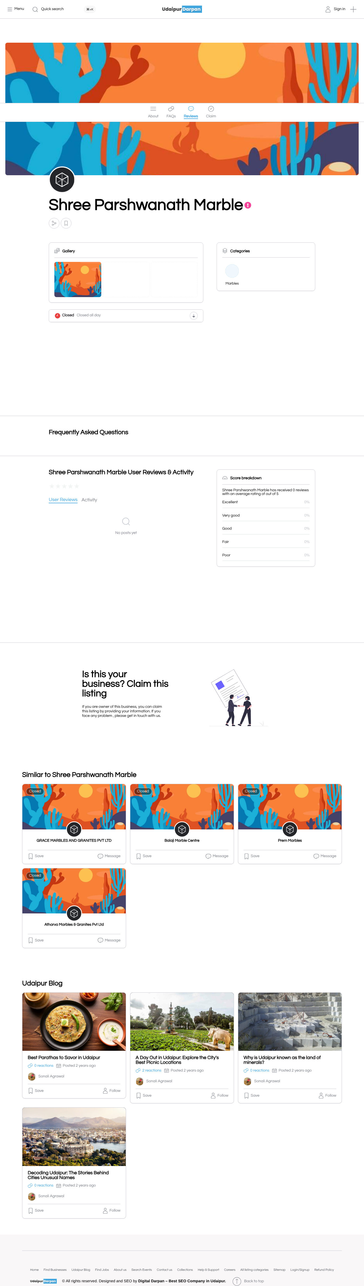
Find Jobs (102, 1270)
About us (120, 1270)
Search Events (141, 1270)
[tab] (63, 500)
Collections (185, 1270)
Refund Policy (324, 1270)
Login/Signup (300, 1270)
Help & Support (208, 1270)
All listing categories (254, 1270)
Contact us (164, 1270)
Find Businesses (55, 1270)
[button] (353, 9)
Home (34, 1270)
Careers (230, 1270)
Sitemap (279, 1270)
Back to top (254, 1281)
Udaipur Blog (80, 1270)
